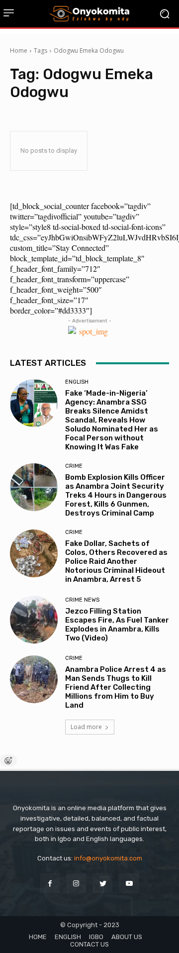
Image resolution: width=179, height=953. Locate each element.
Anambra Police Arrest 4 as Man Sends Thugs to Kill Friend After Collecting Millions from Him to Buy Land (115, 687)
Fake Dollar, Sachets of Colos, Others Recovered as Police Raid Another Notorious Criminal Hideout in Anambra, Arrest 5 (116, 561)
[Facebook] (50, 883)
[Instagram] (76, 883)
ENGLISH (77, 382)
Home (18, 50)
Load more (86, 727)
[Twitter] (102, 883)
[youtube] (129, 883)
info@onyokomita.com (108, 858)
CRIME (74, 466)
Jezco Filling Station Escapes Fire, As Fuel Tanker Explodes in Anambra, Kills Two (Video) (117, 624)
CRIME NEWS (82, 600)
